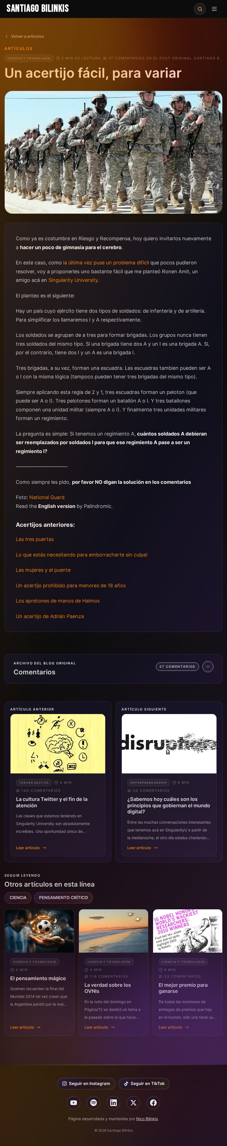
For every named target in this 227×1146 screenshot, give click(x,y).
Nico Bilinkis (147, 1118)
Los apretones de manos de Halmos (58, 601)
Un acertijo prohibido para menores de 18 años (71, 585)
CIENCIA (18, 897)
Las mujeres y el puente (43, 570)
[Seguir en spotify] (93, 1102)
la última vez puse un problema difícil (106, 262)
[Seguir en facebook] (153, 1102)
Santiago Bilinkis (38, 9)
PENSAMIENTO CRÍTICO (63, 897)
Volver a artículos (27, 36)
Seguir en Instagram (89, 1083)
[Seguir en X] (133, 1102)
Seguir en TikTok (148, 1083)
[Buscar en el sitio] (200, 9)
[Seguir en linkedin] (113, 1102)
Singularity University (73, 280)
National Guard (47, 497)
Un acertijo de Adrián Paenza (50, 616)
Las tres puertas (35, 539)
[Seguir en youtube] (73, 1102)
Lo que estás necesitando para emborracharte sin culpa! (82, 555)
